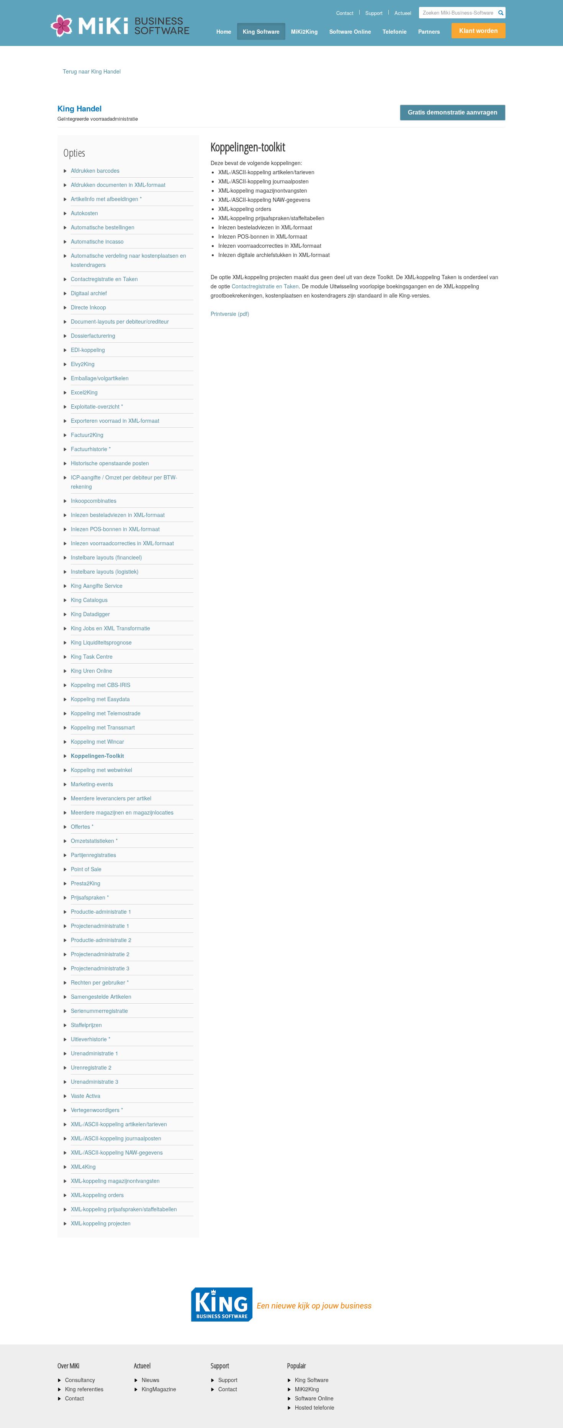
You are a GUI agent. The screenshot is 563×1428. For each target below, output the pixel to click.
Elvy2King (83, 364)
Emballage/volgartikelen (100, 378)
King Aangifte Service (97, 585)
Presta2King (85, 883)
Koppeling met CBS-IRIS (100, 685)
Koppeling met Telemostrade (106, 713)
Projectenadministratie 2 (100, 954)
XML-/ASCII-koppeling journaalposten (116, 1138)
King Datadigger (90, 614)
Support (374, 12)
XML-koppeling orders (97, 1195)
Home (223, 31)
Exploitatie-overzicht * (97, 406)
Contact (345, 12)
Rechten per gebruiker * (100, 982)
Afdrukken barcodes (95, 170)
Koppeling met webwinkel (101, 770)
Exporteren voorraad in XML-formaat (115, 420)
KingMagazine (159, 1389)
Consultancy (80, 1380)
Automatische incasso (97, 241)
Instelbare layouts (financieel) (106, 557)
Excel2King (84, 392)
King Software (261, 31)
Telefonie (395, 31)
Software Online (350, 31)
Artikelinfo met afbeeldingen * (106, 199)
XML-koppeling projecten (101, 1223)
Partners (429, 31)
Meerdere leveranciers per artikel (111, 798)
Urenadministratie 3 (94, 1081)
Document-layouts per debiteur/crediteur (120, 321)
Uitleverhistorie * (90, 1039)
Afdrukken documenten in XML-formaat (118, 184)
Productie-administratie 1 (101, 911)
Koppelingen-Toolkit (97, 755)
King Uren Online (91, 670)
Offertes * (82, 826)
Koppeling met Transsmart (103, 727)
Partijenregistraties (93, 855)
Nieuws (150, 1380)
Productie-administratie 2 (101, 940)
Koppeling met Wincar (97, 741)
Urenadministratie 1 (94, 1053)
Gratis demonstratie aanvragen (453, 112)
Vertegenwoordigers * (97, 1110)
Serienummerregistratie (99, 1010)
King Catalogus (89, 600)
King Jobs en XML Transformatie (110, 628)
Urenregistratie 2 (91, 1067)
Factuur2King (87, 434)
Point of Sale (86, 869)
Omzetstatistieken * (94, 840)
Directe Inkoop (88, 307)
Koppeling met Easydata (100, 699)
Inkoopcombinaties (93, 500)
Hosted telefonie (314, 1407)
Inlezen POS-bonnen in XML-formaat (115, 529)
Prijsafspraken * (90, 897)
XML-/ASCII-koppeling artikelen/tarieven (119, 1124)
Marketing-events (92, 784)
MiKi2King (304, 31)
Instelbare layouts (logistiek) (105, 571)
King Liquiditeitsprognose (101, 642)
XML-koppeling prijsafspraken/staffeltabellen (124, 1209)
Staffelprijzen (86, 1025)
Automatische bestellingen (102, 227)
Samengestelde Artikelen (101, 996)
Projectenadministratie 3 (100, 968)
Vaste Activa (85, 1095)
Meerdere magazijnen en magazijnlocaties (122, 812)
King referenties (84, 1389)
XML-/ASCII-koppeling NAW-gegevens (117, 1152)
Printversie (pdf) (230, 313)
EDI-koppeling (88, 349)
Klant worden (478, 30)
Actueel (402, 12)
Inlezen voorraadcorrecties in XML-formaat (122, 543)
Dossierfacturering (93, 335)
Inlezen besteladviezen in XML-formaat (118, 515)
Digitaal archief (89, 293)
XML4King (83, 1166)
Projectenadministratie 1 (100, 925)
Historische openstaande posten (110, 463)
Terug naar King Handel (92, 71)
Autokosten (84, 213)
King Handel (97, 112)
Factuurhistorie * (91, 449)
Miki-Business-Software (88, 39)
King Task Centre (92, 656)
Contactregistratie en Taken (104, 279)
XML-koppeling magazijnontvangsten (115, 1180)
